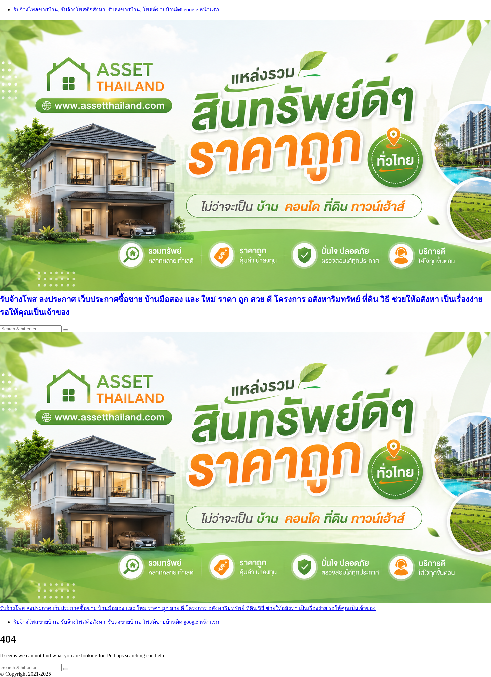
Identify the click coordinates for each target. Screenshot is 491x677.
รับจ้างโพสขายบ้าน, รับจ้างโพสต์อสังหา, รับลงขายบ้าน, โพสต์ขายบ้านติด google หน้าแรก (116, 9)
